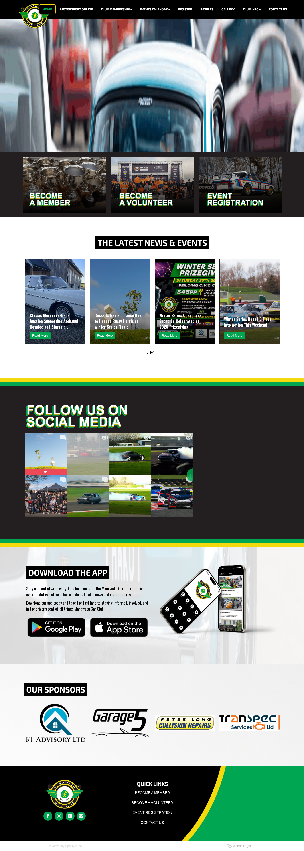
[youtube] (70, 816)
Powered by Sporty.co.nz (65, 846)
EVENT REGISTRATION (152, 812)
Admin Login (241, 846)
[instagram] (59, 816)
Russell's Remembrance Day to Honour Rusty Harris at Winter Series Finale (118, 321)
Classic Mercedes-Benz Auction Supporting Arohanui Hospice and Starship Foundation (54, 321)
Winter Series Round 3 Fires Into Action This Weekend (247, 322)
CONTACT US (152, 823)
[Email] (81, 816)
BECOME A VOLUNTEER (152, 803)
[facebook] (47, 816)
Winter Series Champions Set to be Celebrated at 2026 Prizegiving (180, 321)
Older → (152, 352)
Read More (40, 335)
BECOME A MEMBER (152, 793)
